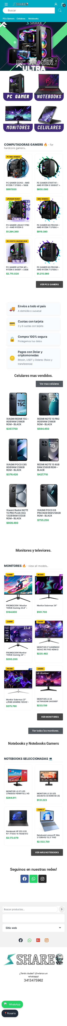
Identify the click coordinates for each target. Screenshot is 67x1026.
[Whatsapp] (33, 879)
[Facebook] (24, 879)
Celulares (21, 18)
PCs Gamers (8, 18)
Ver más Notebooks (47, 852)
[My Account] (56, 4)
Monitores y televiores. (33, 550)
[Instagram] (42, 879)
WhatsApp (14, 1004)
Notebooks (33, 18)
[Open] (6, 4)
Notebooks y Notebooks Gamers (33, 743)
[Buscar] (62, 909)
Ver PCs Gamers (49, 284)
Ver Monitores (50, 717)
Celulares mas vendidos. (33, 376)
